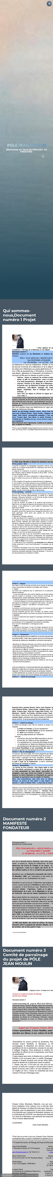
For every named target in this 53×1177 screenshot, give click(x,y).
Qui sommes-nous (31, 1175)
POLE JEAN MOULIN (7, 1175)
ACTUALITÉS (20, 1175)
